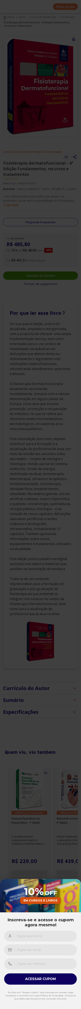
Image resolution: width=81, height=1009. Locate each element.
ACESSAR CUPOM (40, 979)
